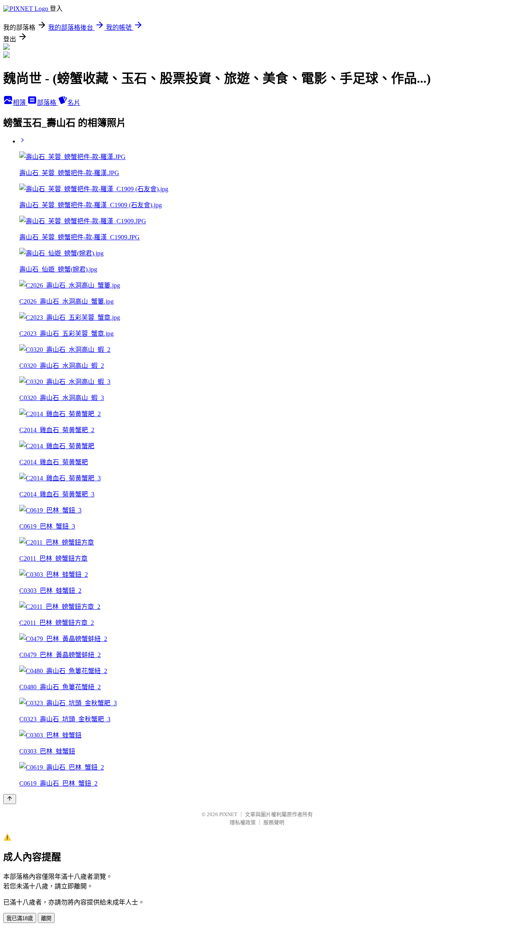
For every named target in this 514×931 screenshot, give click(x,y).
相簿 (20, 102)
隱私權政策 (243, 822)
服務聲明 (273, 822)
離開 (46, 918)
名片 (73, 102)
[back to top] (9, 799)
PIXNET (228, 814)
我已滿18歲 (19, 918)
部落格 (47, 102)
